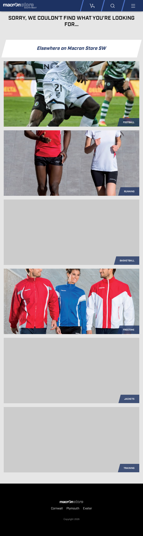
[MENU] (133, 5)
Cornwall (57, 509)
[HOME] (71, 502)
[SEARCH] (112, 5)
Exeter (87, 509)
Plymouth (72, 509)
